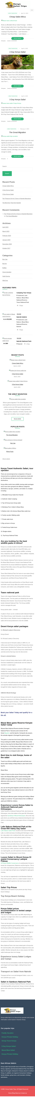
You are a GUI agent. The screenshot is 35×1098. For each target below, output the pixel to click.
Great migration (12, 13)
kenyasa (3, 40)
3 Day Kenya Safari (17, 99)
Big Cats (4, 259)
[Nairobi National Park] (8, 338)
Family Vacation (8, 1033)
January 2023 (6, 240)
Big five (4, 263)
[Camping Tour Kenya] (8, 292)
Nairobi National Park (24, 341)
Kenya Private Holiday (10, 1037)
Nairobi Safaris (22, 317)
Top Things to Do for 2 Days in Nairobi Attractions (16, 198)
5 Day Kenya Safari (9, 1046)
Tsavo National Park (23, 302)
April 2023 (5, 227)
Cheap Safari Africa (17, 17)
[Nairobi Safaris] (8, 314)
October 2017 (6, 248)
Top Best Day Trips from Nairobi (11, 202)
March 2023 (5, 231)
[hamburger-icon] (32, 10)
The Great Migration (17, 132)
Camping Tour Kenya (24, 293)
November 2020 (7, 244)
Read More (17, 38)
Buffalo (4, 268)
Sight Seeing (6, 276)
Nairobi (19, 326)
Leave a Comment (12, 40)
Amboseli (21, 295)
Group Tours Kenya (9, 1041)
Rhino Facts (9, 451)
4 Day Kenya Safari (17, 52)
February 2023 (6, 235)
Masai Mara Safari (8, 1050)
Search (4, 166)
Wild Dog (5, 280)
